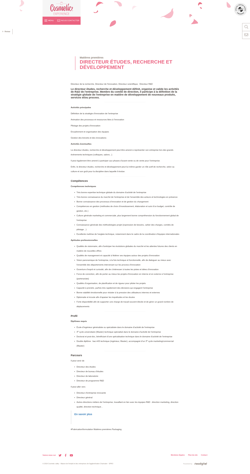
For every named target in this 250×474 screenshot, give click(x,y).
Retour (7, 32)
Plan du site (193, 455)
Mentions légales (178, 455)
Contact (204, 455)
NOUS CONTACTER (69, 20)
